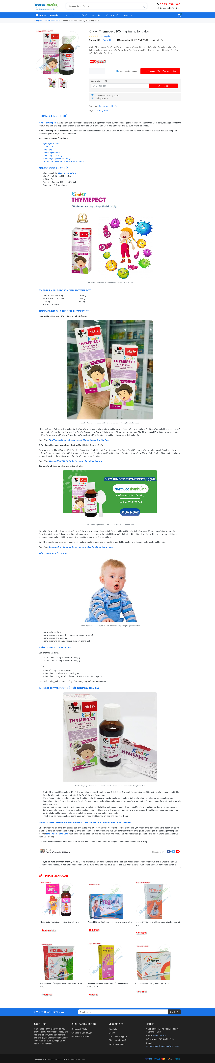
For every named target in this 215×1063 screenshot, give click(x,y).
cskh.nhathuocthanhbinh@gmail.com (162, 1046)
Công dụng (48, 149)
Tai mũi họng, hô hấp (52, 20)
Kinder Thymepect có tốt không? (57, 158)
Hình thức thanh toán (80, 1036)
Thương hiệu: (95, 40)
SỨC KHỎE (70, 15)
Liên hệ (112, 1033)
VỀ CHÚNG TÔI (112, 15)
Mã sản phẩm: (123, 40)
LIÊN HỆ (83, 15)
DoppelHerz (108, 40)
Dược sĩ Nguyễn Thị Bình (58, 852)
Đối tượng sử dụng (51, 152)
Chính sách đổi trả (79, 1029)
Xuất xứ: (156, 40)
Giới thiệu (113, 1029)
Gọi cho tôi (163, 86)
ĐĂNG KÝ (174, 1012)
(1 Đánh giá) (104, 36)
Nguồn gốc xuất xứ (51, 144)
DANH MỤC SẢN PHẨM (49, 15)
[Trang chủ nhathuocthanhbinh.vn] (46, 6)
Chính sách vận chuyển (81, 1033)
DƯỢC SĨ (128, 15)
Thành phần (48, 147)
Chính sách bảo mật (117, 1040)
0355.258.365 (170, 4)
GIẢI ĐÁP (96, 15)
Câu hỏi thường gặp (118, 1036)
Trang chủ (38, 20)
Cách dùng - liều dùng (52, 155)
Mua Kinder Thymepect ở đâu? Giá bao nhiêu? (63, 161)
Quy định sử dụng (117, 1044)
